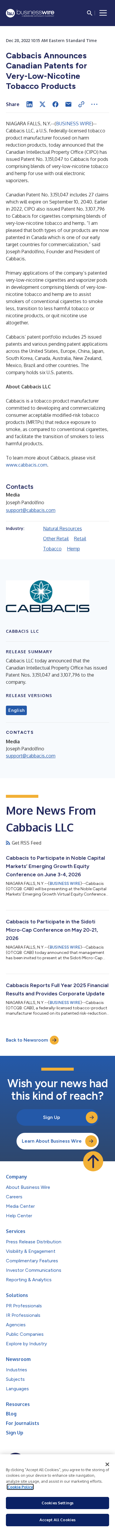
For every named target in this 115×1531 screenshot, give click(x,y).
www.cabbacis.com (26, 465)
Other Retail (56, 539)
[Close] (107, 1464)
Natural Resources (62, 528)
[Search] (89, 13)
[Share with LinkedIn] (29, 104)
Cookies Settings (57, 1502)
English (16, 710)
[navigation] (103, 13)
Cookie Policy (20, 1486)
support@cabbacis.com (30, 510)
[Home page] (30, 13)
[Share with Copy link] (81, 104)
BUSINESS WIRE (74, 123)
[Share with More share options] (94, 104)
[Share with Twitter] (42, 104)
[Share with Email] (68, 104)
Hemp (73, 549)
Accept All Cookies (57, 1519)
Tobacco (52, 549)
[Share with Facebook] (55, 104)
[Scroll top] (93, 1161)
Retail (80, 539)
